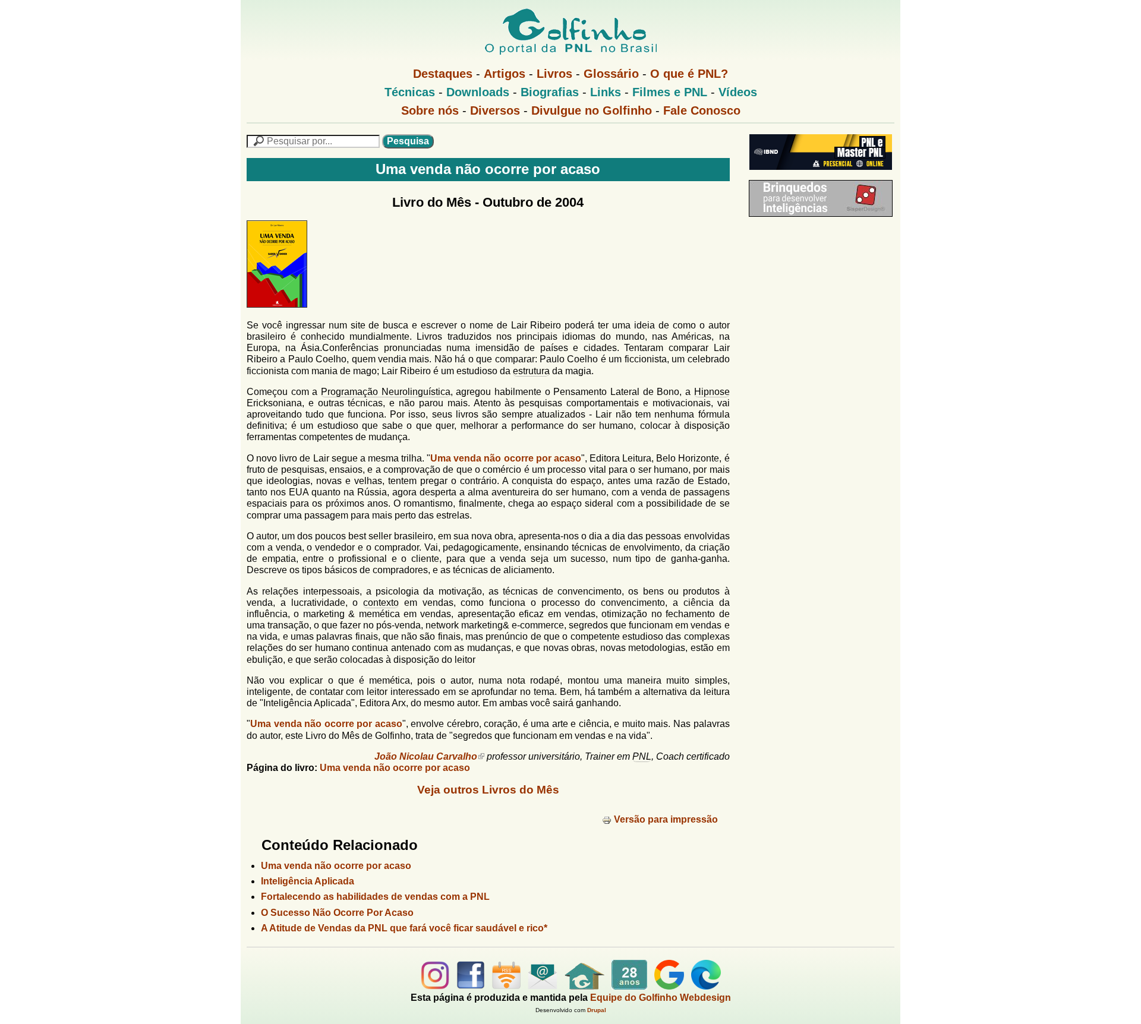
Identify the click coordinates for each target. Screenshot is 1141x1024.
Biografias (550, 92)
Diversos (495, 110)
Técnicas (409, 92)
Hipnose (712, 392)
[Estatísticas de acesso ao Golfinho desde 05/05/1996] (629, 986)
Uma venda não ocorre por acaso (505, 458)
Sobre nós (430, 110)
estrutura (531, 371)
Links (605, 92)
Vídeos (737, 92)
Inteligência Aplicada (307, 881)
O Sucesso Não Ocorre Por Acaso (337, 913)
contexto (381, 603)
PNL (641, 756)
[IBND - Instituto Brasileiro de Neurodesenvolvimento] (817, 174)
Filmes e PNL (669, 92)
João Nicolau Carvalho (425, 756)
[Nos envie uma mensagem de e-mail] (542, 986)
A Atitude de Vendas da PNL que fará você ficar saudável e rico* (404, 928)
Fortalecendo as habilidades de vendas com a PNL (375, 897)
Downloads (477, 92)
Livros (554, 73)
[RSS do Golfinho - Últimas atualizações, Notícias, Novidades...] (506, 986)
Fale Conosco (701, 110)
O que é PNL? (689, 73)
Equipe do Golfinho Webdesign (660, 998)
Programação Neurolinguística (385, 392)
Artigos (504, 73)
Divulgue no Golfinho (591, 110)
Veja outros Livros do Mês (488, 789)
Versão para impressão (666, 819)
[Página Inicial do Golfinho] (584, 986)
